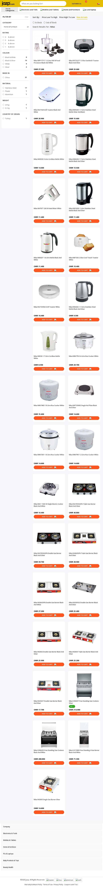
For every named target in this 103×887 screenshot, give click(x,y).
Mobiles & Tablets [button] (9, 840)
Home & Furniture (16, 27)
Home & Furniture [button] (9, 847)
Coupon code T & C (71, 884)
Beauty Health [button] (8, 867)
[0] (86, 4)
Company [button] (6, 827)
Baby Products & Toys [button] (11, 860)
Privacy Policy (58, 884)
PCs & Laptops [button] (8, 854)
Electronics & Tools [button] (10, 833)
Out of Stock (51, 22)
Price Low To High (49, 17)
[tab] (51, 827)
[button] (16, 33)
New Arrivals (82, 17)
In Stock (38, 22)
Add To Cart (47, 73)
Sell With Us (76, 4)
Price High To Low (67, 17)
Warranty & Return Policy (33, 884)
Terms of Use (48, 884)
